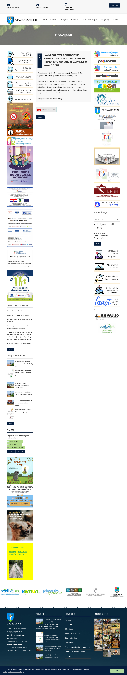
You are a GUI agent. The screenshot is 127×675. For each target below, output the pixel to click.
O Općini (53, 20)
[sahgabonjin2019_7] (107, 631)
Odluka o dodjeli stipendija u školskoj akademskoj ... (22, 386)
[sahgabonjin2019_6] (98, 632)
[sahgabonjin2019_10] (107, 626)
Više (10, 349)
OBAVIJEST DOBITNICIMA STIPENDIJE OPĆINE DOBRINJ (23, 403)
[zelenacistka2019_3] (107, 653)
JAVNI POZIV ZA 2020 (49, 109)
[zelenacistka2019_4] (115, 652)
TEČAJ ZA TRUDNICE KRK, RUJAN (18, 315)
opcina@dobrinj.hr (13, 7)
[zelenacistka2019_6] (107, 647)
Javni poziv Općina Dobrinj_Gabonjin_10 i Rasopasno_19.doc (101, 236)
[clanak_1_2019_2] (115, 621)
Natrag (40, 117)
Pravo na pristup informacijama (77, 647)
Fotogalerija (105, 20)
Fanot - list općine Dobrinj (75, 652)
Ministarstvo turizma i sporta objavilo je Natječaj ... (24, 364)
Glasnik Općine (71, 638)
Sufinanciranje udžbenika (15, 311)
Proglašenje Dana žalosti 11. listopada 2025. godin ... (23, 394)
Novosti (44, 20)
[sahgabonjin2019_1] (98, 642)
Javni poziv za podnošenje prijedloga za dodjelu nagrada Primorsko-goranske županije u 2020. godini (65, 60)
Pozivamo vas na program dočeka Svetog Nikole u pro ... (23, 373)
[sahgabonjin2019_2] (107, 641)
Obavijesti (64, 20)
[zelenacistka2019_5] (98, 648)
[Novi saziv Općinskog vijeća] (98, 621)
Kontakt (115, 20)
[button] (13, 671)
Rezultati (20, 451)
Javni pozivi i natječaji (90, 20)
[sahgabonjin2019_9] (98, 627)
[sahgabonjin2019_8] (115, 631)
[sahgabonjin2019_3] (98, 637)
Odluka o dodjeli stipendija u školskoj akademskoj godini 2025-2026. (52, 648)
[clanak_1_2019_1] (107, 621)
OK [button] (117, 670)
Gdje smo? (115, 5)
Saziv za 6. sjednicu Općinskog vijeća (19, 343)
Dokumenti (74, 20)
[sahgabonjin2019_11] (115, 626)
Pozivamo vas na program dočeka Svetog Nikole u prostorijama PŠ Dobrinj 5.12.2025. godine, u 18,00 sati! (52, 637)
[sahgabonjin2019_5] (115, 641)
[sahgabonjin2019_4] (107, 636)
